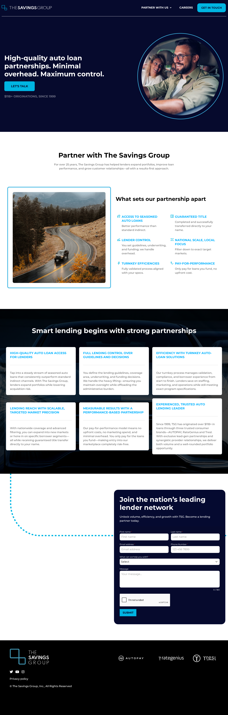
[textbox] (166, 562)
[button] (156, 8)
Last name (177, 532)
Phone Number (179, 544)
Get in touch (211, 7)
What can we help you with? (134, 557)
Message (124, 569)
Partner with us (154, 7)
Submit (128, 612)
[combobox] (170, 562)
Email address (127, 544)
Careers (186, 7)
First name (126, 532)
